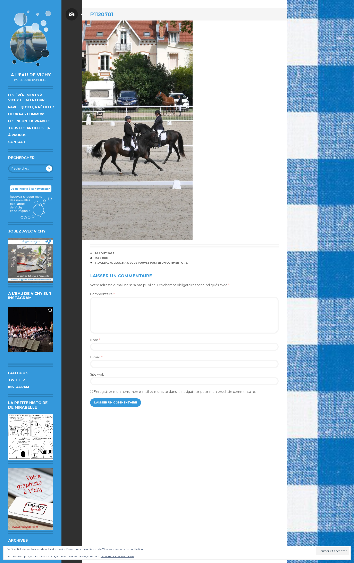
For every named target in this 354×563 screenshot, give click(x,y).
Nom (95, 340)
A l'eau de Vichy (31, 74)
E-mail (96, 357)
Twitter (16, 380)
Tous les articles (26, 128)
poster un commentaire (168, 262)
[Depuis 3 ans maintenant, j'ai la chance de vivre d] (30, 329)
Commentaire (102, 294)
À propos (17, 135)
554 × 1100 (101, 258)
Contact (17, 142)
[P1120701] (137, 130)
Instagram (18, 387)
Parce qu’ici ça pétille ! (31, 107)
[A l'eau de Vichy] (30, 38)
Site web (97, 374)
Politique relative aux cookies (117, 556)
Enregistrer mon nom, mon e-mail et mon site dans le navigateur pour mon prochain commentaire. (175, 392)
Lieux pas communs (26, 114)
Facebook (18, 373)
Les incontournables (29, 121)
